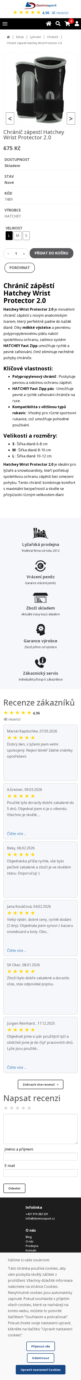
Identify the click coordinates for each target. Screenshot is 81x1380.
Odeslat (14, 1188)
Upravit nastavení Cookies (41, 1370)
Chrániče (52, 37)
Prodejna (32, 1246)
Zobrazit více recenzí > (40, 1084)
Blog (29, 1237)
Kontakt (31, 1250)
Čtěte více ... (16, 833)
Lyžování (35, 37)
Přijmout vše (40, 1346)
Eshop (20, 37)
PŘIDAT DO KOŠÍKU (51, 253)
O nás (30, 1241)
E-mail (9, 1165)
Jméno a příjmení (18, 1149)
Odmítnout (40, 1358)
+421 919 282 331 (37, 1214)
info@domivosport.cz (40, 1218)
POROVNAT (19, 267)
